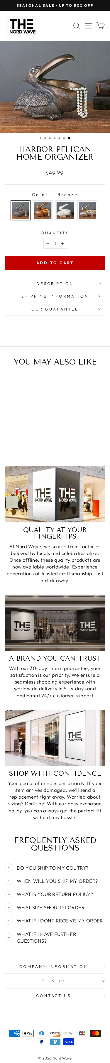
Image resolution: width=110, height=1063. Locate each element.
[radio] (21, 210)
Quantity (55, 232)
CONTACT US (53, 995)
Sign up (53, 980)
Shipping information (55, 296)
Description (55, 283)
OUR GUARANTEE (55, 309)
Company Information (53, 966)
